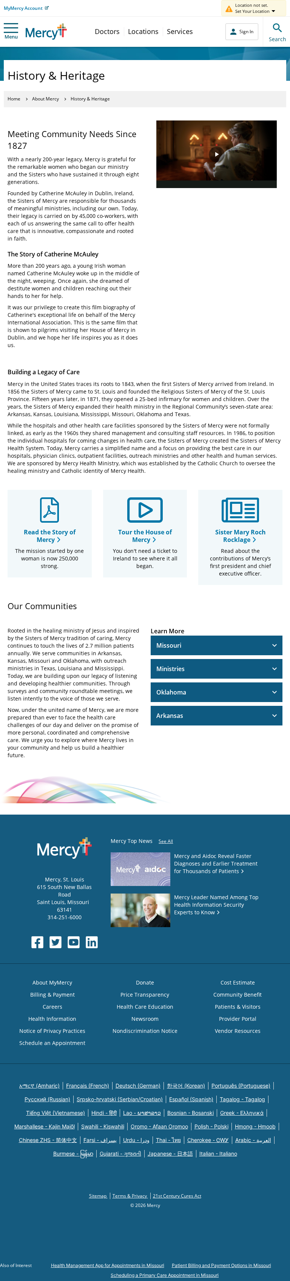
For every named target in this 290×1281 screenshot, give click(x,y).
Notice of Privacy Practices (52, 1030)
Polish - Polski (211, 1126)
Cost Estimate (238, 982)
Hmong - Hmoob (255, 1126)
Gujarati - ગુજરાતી (120, 1153)
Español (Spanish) (191, 1099)
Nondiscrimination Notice (145, 1030)
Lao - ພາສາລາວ (142, 1113)
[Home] (46, 31)
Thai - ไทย (168, 1140)
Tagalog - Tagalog (242, 1099)
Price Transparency (144, 994)
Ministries (170, 669)
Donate (145, 982)
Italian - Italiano (218, 1153)
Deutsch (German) (138, 1085)
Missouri (168, 645)
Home (14, 99)
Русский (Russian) (47, 1099)
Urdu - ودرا (136, 1140)
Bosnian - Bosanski (190, 1113)
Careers (52, 1006)
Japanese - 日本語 (170, 1153)
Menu (11, 36)
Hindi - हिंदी (104, 1113)
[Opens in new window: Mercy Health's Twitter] (55, 942)
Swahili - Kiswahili (102, 1126)
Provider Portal (237, 1018)
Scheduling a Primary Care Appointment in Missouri (165, 1275)
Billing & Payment (52, 994)
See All (166, 841)
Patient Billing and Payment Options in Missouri (221, 1265)
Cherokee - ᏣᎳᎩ (208, 1140)
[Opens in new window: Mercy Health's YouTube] (74, 942)
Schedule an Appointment (52, 1042)
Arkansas (169, 715)
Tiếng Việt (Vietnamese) (55, 1113)
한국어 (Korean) (186, 1085)
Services (180, 31)
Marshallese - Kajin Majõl (44, 1126)
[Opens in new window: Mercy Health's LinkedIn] (92, 942)
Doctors (107, 31)
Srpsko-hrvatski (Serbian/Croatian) (120, 1099)
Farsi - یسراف (100, 1140)
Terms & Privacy (130, 1196)
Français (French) (87, 1085)
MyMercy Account (23, 8)
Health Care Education (145, 1006)
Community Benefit (237, 994)
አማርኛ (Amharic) (39, 1085)
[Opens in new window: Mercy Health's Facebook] (37, 942)
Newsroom (145, 1018)
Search (277, 39)
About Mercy (45, 99)
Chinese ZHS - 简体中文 (48, 1140)
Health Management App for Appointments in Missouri (107, 1265)
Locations (143, 31)
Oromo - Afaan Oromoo (159, 1126)
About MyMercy (52, 982)
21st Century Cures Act (177, 1196)
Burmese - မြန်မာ (73, 1153)
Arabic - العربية (253, 1140)
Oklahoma (171, 692)
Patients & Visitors (238, 1006)
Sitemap (98, 1196)
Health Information (52, 1018)
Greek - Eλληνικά (242, 1113)
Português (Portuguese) (240, 1085)
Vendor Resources (238, 1030)
